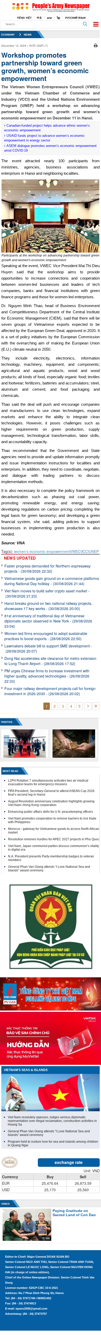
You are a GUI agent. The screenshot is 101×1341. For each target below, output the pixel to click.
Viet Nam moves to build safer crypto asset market (46, 593)
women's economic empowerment (42, 551)
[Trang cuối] (95, 706)
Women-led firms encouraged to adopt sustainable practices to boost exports (45, 636)
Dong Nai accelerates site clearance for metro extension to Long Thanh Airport (50, 661)
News (28, 34)
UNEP (94, 551)
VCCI (85, 551)
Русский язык (75, 17)
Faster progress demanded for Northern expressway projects (47, 568)
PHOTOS (6, 722)
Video (5, 1203)
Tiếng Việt (24, 17)
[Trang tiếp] (88, 706)
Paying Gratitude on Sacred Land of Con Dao (74, 1213)
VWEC (75, 551)
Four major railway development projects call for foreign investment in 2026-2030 (50, 691)
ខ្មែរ (58, 17)
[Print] (96, 45)
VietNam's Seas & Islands (26, 1070)
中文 (39, 17)
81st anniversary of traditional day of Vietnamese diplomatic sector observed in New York (48, 621)
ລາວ (49, 17)
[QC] (50, 992)
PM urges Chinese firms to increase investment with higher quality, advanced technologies (46, 676)
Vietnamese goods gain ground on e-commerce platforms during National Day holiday (51, 581)
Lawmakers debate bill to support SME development (48, 648)
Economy (8, 34)
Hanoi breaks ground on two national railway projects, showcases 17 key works (48, 606)
